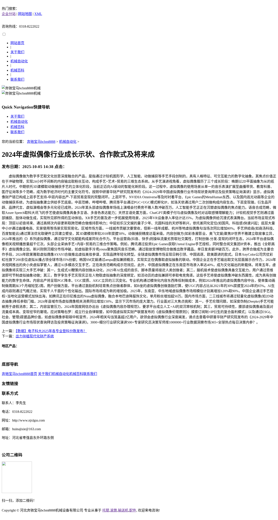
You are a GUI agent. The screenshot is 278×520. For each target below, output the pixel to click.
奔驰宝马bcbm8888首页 (19, 374)
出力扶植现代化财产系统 (35, 336)
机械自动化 (19, 61)
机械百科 (17, 70)
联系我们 (17, 79)
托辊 (105, 510)
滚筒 (113, 510)
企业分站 (9, 14)
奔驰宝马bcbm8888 (41, 141)
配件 (132, 510)
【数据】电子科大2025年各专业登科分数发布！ (51, 331)
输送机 (123, 510)
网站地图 (25, 14)
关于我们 (17, 52)
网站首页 (17, 43)
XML (38, 14)
